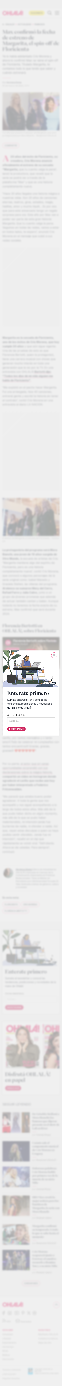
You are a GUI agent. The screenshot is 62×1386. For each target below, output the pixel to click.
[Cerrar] (54, 655)
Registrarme (16, 729)
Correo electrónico (16, 715)
